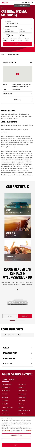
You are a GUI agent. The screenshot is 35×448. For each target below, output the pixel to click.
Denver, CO (5, 400)
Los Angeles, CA (23, 400)
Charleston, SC (22, 390)
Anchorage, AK (6, 390)
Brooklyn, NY (22, 384)
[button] (17, 74)
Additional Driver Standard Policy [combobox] (12, 335)
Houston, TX (21, 387)
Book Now (25, 316)
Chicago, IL (21, 404)
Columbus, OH (6, 387)
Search (19, 44)
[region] (17, 432)
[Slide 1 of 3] (12, 320)
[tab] (5, 380)
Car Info (10, 316)
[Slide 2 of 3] (17, 320)
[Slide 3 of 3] (22, 320)
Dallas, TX (4, 394)
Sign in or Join (26, 2)
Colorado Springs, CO (24, 410)
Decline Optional (16, 440)
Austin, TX (5, 404)
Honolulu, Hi (5, 414)
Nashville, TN (22, 414)
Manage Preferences (16, 435)
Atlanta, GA (5, 397)
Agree (16, 445)
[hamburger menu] (32, 2)
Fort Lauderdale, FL (7, 407)
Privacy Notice (7, 430)
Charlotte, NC (22, 397)
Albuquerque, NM (7, 384)
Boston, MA (5, 410)
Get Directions (17, 100)
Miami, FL (21, 407)
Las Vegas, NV (22, 394)
